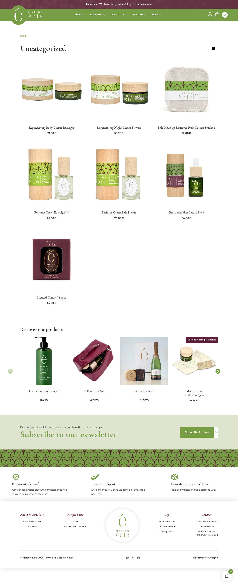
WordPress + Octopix (205, 558)
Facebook (127, 557)
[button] (217, 371)
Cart (217, 14)
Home (23, 36)
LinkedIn (138, 557)
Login (210, 14)
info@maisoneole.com (206, 521)
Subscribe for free (197, 432)
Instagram (133, 557)
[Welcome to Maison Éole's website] (18, 15)
